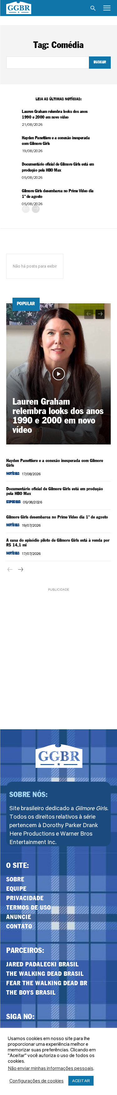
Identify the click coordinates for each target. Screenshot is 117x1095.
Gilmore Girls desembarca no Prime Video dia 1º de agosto (57, 517)
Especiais (13, 502)
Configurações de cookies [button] (36, 1081)
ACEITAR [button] (81, 1080)
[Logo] (18, 8)
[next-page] (36, 209)
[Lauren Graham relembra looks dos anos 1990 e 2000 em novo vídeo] (58, 373)
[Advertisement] (58, 651)
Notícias (12, 474)
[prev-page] (26, 209)
